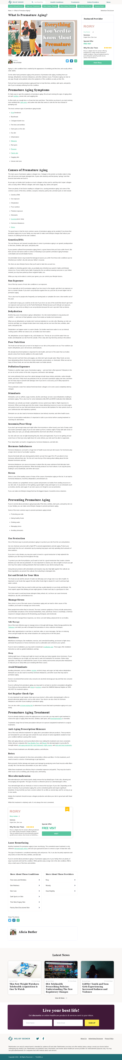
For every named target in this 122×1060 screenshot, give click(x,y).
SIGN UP (92, 1023)
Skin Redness (14, 885)
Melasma (14, 141)
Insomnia (14, 219)
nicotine (34, 670)
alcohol (38, 687)
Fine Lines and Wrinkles (18, 880)
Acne (12, 112)
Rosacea (13, 149)
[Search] (38, 2)
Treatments (75, 2)
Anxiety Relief (99, 6)
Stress (13, 227)
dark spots (23, 102)
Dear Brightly (32, 743)
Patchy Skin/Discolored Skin (20, 908)
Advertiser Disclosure (107, 10)
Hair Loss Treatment (33, 6)
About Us (84, 1038)
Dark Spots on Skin (16, 896)
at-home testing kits (26, 705)
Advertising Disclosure (96, 1038)
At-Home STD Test (85, 6)
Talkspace (11, 627)
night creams (48, 745)
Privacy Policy (109, 1038)
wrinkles (16, 96)
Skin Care (13, 891)
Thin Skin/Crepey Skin (17, 902)
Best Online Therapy (50, 6)
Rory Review (87, 32)
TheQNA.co (39, 1057)
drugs (32, 687)
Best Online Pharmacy (68, 6)
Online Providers (93, 2)
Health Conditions (56, 2)
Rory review (14, 816)
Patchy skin (14, 153)
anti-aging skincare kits (25, 745)
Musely (44, 743)
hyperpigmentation (56, 718)
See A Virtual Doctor (16, 6)
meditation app (48, 647)
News (108, 2)
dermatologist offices (21, 848)
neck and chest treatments (63, 745)
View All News (59, 998)
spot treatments (38, 745)
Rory (37, 743)
